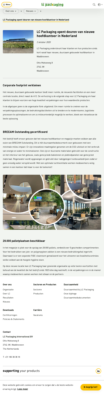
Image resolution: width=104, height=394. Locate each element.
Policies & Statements (13, 319)
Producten (38, 294)
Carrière (37, 310)
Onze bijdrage (70, 294)
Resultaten (8, 298)
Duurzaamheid (71, 285)
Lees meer (22, 389)
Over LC (6, 294)
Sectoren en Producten (44, 285)
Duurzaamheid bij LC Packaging (79, 290)
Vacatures (38, 315)
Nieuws (29, 11)
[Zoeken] (94, 4)
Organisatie (8, 290)
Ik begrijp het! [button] (91, 387)
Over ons (10, 11)
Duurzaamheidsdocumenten (77, 298)
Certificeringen (10, 315)
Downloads (8, 310)
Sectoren (37, 290)
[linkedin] (98, 371)
